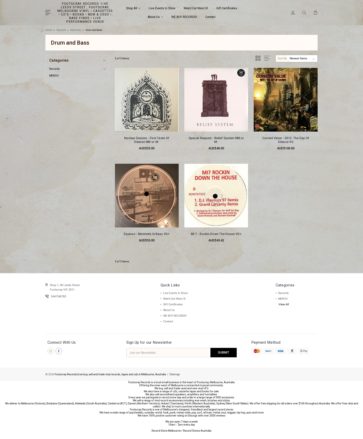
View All (283, 304)
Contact (210, 17)
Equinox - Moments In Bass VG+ (147, 234)
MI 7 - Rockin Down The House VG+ (216, 234)
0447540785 (58, 296)
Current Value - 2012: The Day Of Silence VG (285, 140)
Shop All (131, 8)
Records (54, 69)
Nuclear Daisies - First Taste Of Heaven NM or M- (146, 140)
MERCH (54, 75)
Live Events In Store (162, 8)
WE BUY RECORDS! (184, 17)
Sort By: (282, 58)
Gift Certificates (226, 8)
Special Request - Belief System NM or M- (216, 140)
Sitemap (175, 374)
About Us (154, 17)
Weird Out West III (196, 8)
